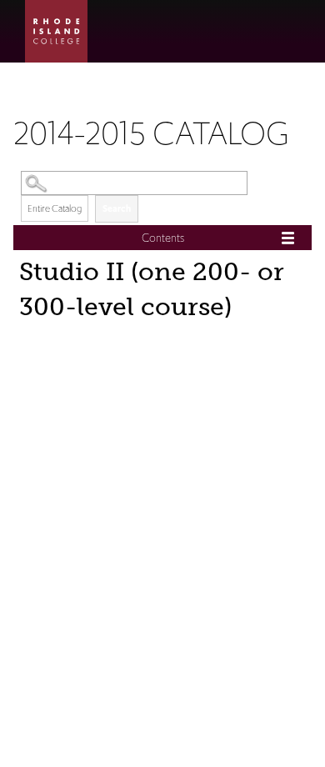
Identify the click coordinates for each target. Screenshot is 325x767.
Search (116, 208)
